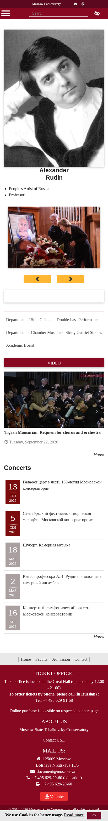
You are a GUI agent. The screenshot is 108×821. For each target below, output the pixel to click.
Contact (80, 659)
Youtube (56, 797)
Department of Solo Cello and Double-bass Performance (52, 319)
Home (26, 659)
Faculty (41, 659)
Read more (74, 815)
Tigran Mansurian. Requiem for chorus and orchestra (52, 432)
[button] (11, 412)
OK (94, 815)
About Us (54, 721)
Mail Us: (54, 751)
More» (98, 454)
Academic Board (20, 345)
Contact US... (54, 740)
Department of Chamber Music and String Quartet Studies (54, 332)
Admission (61, 659)
